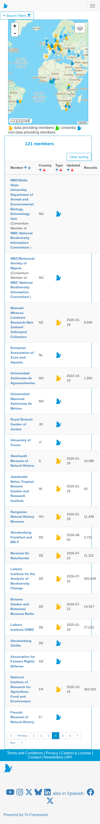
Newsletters (53, 757)
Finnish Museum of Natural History (22, 717)
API (69, 757)
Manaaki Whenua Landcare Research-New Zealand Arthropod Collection (21, 322)
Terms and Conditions (25, 753)
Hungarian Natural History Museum (22, 516)
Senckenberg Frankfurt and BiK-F (21, 537)
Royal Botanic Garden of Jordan (21, 424)
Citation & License (76, 753)
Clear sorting (79, 157)
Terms (82, 122)
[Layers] (80, 28)
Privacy (52, 753)
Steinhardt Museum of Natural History (22, 460)
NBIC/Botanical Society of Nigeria (22, 263)
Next (12, 742)
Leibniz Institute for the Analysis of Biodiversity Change (22, 578)
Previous (22, 735)
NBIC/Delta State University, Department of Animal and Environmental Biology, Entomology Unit (21, 199)
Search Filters (16, 15)
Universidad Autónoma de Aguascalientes (22, 378)
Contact (34, 757)
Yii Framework (36, 815)
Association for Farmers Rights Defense (22, 661)
